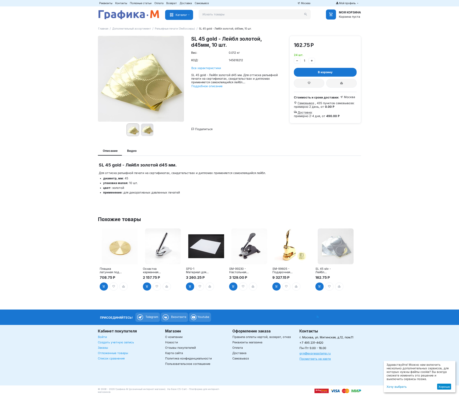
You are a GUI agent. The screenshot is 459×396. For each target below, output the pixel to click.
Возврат (171, 3)
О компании (174, 337)
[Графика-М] (129, 14)
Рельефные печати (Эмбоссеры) (175, 28)
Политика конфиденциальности (188, 358)
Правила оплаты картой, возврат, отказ (261, 337)
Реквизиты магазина (247, 342)
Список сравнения (111, 358)
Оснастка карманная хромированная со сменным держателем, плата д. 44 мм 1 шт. (154, 270)
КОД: (194, 60)
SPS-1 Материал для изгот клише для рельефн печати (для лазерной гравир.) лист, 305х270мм (196, 270)
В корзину (325, 72)
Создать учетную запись (116, 342)
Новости (171, 342)
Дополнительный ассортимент (131, 28)
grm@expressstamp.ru (315, 353)
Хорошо (444, 386)
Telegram (151, 317)
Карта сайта (174, 353)
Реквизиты (105, 3)
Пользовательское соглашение (187, 364)
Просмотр (119, 259)
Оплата (159, 3)
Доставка (186, 3)
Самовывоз (202, 3)
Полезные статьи (141, 3)
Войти (102, 337)
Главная (103, 28)
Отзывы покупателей (180, 347)
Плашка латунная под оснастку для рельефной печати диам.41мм (109, 270)
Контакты (121, 3)
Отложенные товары (113, 353)
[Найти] (306, 14)
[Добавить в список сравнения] (341, 83)
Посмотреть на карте (315, 359)
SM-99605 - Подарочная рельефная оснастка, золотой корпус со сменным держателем (283, 270)
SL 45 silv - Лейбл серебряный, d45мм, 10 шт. (325, 270)
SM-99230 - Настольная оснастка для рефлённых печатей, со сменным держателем (238, 270)
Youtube (203, 317)
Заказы (103, 347)
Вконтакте (178, 317)
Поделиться (203, 129)
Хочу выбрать (397, 386)
